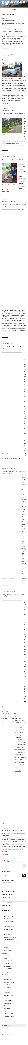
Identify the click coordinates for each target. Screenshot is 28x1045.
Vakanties (4, 953)
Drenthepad (6, 979)
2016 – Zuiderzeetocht (9, 918)
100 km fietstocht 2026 (7, 900)
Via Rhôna (6, 947)
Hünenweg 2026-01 (8, 468)
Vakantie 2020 (7, 966)
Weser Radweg (7, 950)
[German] (6, 882)
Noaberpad (6, 1003)
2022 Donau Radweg (9, 921)
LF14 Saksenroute (9, 939)
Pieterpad (6, 1005)
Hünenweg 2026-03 (8, 201)
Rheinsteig (6, 1008)
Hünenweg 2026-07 (8, 20)
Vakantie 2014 (7, 958)
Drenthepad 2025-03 (9, 713)
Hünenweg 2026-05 (8, 110)
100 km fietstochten (8, 916)
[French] (5, 882)
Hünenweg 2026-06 (8, 55)
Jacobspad (6, 998)
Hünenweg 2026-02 (8, 343)
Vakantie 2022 (7, 968)
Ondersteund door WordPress (8, 1034)
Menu (14, 9)
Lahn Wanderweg (8, 1000)
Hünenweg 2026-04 (8, 156)
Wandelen (4, 974)
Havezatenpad (7, 992)
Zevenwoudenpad (8, 1016)
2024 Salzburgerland (9, 926)
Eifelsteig (6, 984)
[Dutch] (2, 883)
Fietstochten (5, 914)
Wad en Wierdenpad (8, 1013)
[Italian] (8, 882)
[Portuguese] (9, 882)
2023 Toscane (7, 924)
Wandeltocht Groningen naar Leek (13, 830)
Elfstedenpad (7, 987)
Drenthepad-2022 (8, 982)
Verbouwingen (5, 972)
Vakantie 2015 (7, 961)
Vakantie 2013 (7, 955)
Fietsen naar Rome (8, 932)
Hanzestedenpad (8, 990)
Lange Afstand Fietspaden (10, 937)
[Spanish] (10, 882)
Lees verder (5, 48)
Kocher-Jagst (7, 934)
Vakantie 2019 (7, 963)
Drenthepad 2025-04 (9, 592)
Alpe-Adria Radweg (8, 929)
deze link (20, 332)
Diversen (6, 977)
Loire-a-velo (7, 945)
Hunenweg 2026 (8, 995)
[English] (4, 882)
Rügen (5, 1011)
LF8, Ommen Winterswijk (11, 942)
